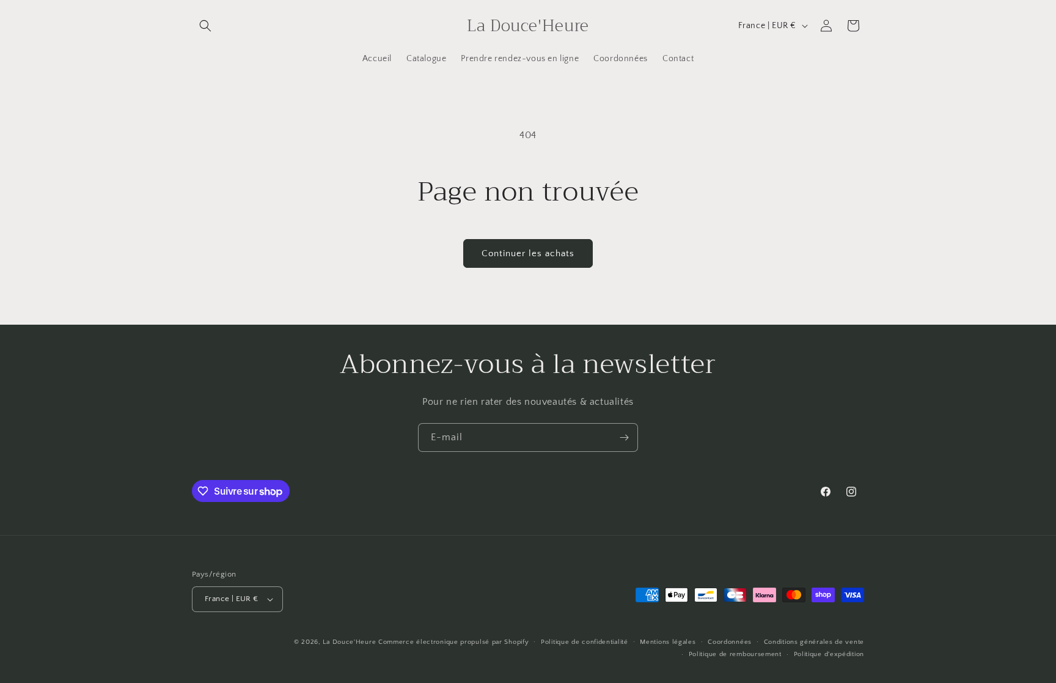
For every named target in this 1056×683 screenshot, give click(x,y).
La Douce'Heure (349, 642)
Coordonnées (730, 642)
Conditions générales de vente (814, 642)
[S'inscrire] (623, 437)
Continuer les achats (528, 253)
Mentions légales (667, 642)
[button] (205, 25)
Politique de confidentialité (584, 642)
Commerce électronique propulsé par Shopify (453, 642)
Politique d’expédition (829, 654)
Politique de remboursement (735, 654)
